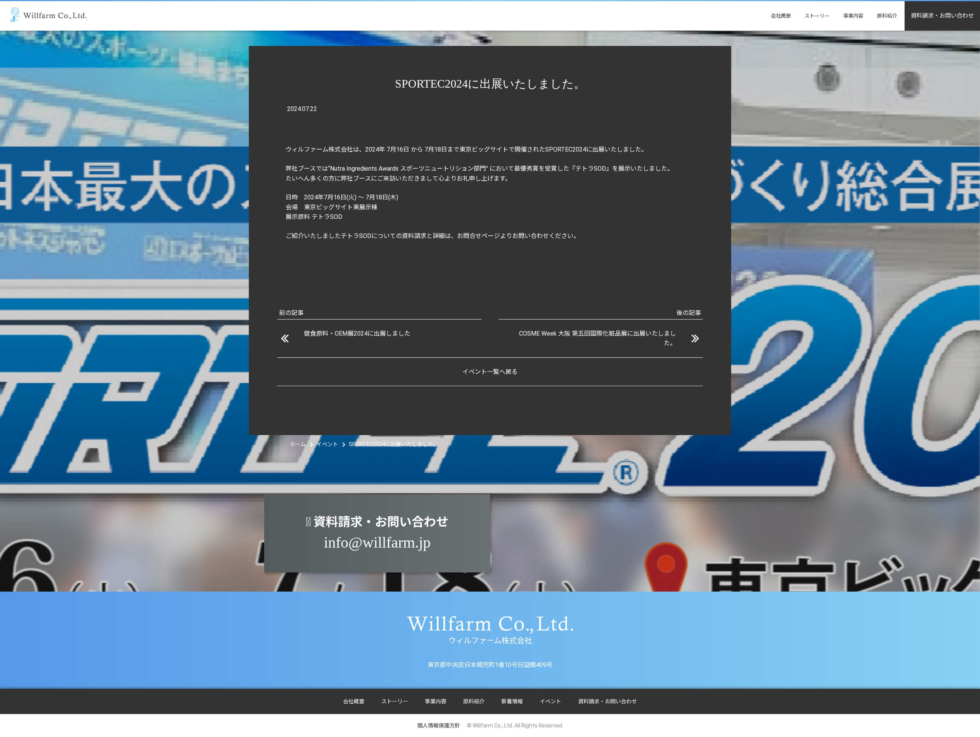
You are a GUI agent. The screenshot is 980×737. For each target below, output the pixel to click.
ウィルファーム (48, 14)
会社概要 (781, 16)
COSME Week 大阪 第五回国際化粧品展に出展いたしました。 (597, 338)
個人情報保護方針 (438, 725)
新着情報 (512, 701)
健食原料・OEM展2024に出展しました (357, 333)
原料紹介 (887, 16)
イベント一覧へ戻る (490, 371)
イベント (550, 701)
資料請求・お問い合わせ (942, 15)
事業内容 (853, 16)
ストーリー (817, 16)
